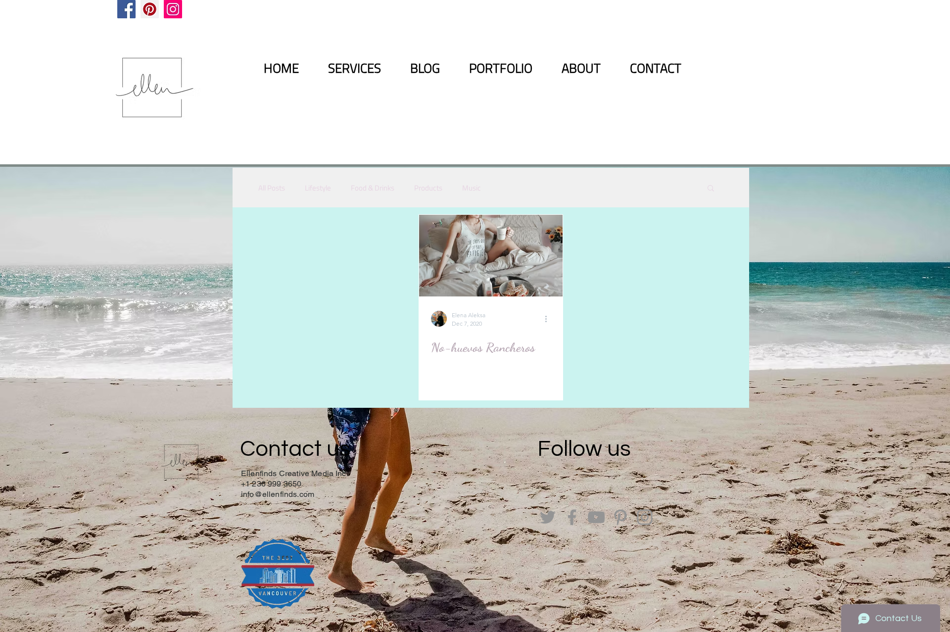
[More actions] (549, 319)
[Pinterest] (150, 9)
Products (428, 188)
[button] (710, 189)
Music (471, 188)
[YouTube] (596, 517)
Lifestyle (318, 188)
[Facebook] (126, 9)
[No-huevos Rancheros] (491, 255)
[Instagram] (173, 9)
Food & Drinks (372, 188)
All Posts (271, 188)
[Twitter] (547, 517)
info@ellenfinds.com (277, 494)
